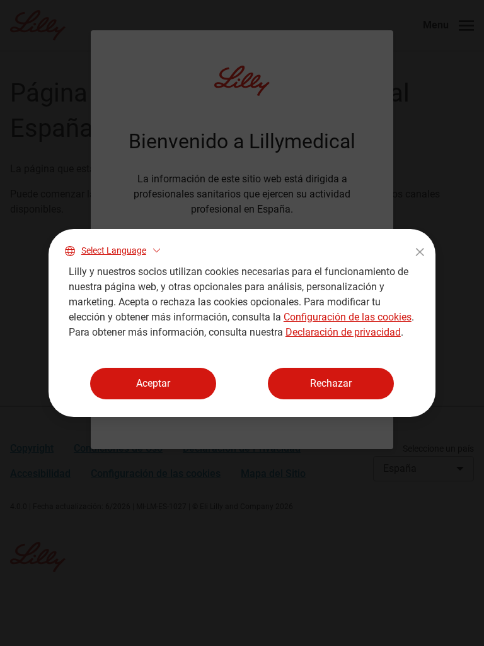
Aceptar (153, 383)
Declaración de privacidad (343, 332)
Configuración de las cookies (348, 317)
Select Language (113, 250)
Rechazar (331, 383)
